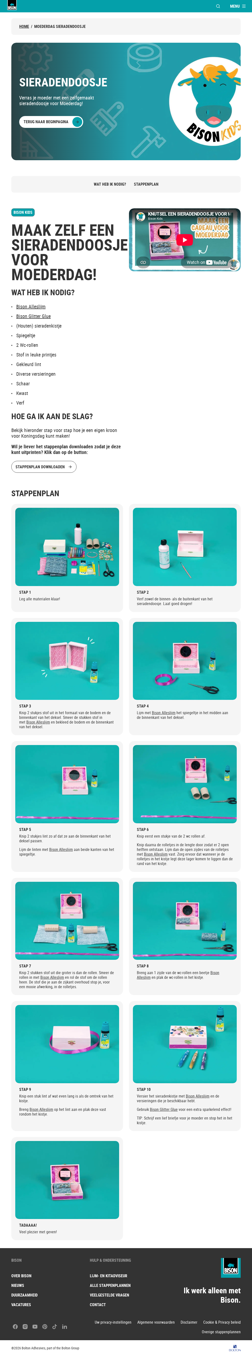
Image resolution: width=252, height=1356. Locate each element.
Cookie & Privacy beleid (222, 1322)
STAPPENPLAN (146, 184)
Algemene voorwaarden (156, 1322)
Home (24, 26)
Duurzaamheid (24, 1295)
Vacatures (21, 1304)
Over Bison (21, 1275)
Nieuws (17, 1285)
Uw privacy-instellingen (113, 1322)
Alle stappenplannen (110, 1285)
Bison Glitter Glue (33, 316)
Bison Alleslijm (31, 306)
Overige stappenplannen (221, 1332)
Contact (98, 1304)
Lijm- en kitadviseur (108, 1275)
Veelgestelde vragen (109, 1295)
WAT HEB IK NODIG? (110, 184)
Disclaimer (189, 1322)
